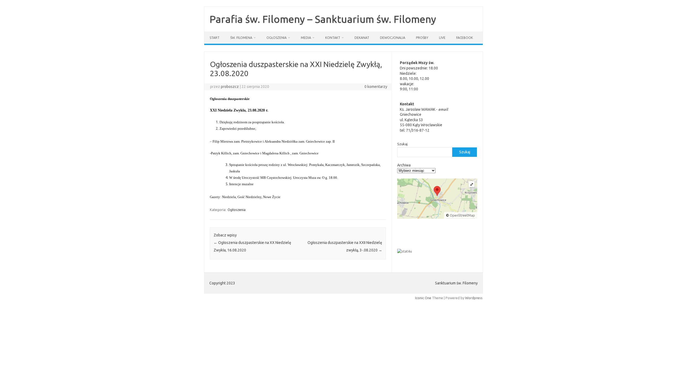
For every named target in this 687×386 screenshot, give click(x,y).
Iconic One (423, 298)
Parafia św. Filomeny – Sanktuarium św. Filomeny (323, 19)
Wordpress (474, 298)
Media (306, 37)
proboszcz (230, 86)
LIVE (442, 37)
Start (215, 37)
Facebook (464, 37)
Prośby (422, 37)
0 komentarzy (375, 86)
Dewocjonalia (392, 37)
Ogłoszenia (276, 37)
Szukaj (402, 144)
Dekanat (362, 37)
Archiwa (404, 165)
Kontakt (332, 37)
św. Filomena (241, 37)
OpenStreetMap (462, 215)
